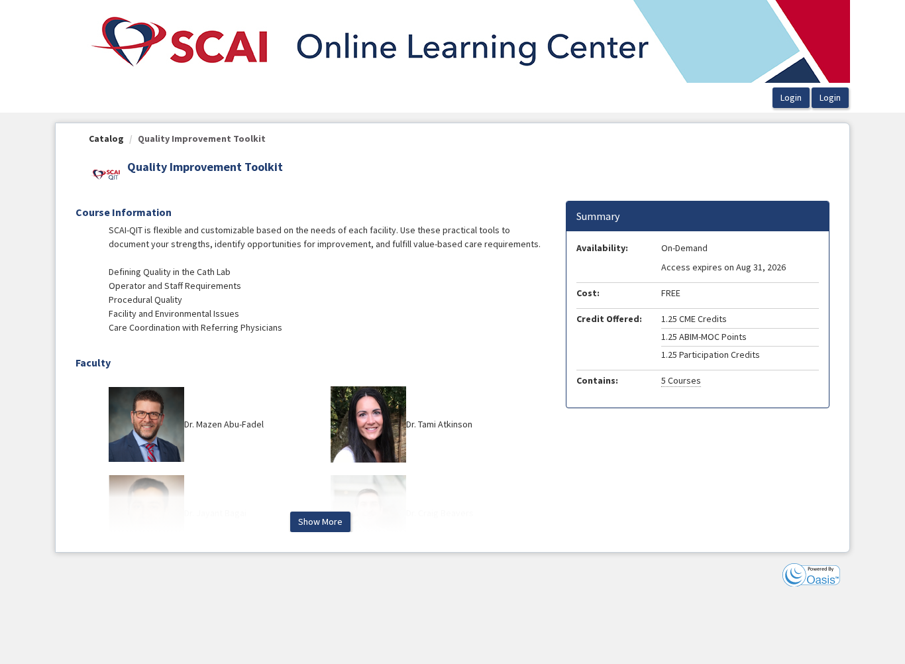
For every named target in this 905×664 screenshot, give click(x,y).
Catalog (106, 138)
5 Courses (681, 380)
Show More (320, 521)
